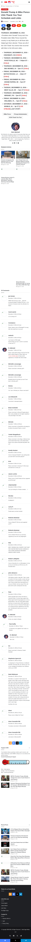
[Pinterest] (14, 25)
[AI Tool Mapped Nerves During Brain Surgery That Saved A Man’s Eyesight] (5, 831)
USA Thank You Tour (16, 117)
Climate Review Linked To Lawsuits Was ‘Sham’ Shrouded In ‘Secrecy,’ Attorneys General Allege (20, 879)
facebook (14, 140)
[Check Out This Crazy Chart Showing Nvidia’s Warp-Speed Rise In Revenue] (5, 858)
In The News (16, 6)
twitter (10, 140)
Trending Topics (9, 6)
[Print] (8, 28)
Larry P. (10, 507)
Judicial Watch (4, 905)
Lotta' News (3, 908)
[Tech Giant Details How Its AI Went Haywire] (5, 844)
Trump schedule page (13, 356)
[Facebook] (3, 25)
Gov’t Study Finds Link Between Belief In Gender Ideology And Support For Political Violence (19, 850)
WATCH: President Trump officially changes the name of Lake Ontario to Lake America (20, 778)
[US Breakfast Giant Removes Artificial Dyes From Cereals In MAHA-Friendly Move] (5, 865)
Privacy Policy (5, 923)
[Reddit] (19, 25)
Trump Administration (21, 114)
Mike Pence (7, 114)
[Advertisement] (15, 806)
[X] (8, 25)
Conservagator (4, 903)
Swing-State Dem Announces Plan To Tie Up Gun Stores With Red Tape (23, 283)
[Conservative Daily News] (10, 2)
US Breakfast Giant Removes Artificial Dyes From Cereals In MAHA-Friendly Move (20, 864)
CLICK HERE (13, 753)
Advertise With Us (6, 918)
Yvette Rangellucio (14, 434)
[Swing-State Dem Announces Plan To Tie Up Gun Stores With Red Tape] (23, 224)
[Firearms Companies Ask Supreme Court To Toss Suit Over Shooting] (8, 155)
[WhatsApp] (24, 25)
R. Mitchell (11, 348)
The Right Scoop (4, 910)
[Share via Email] (3, 28)
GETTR (20, 140)
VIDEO (18, 55)
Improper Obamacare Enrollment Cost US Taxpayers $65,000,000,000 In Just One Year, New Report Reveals (20, 785)
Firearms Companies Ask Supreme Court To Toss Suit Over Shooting (7, 161)
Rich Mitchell (5, 21)
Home (3, 6)
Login (3, 921)
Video (6, 63)
